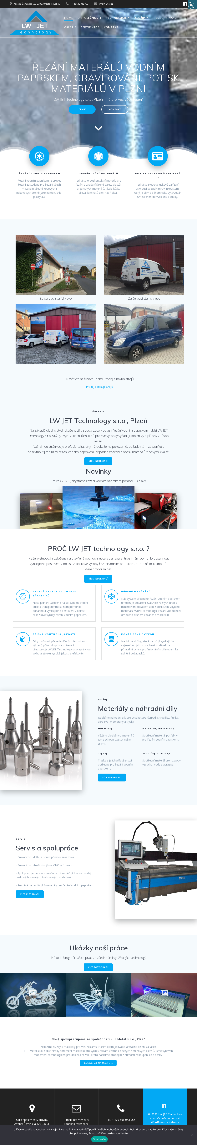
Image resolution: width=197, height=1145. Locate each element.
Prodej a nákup (166, 18)
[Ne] (192, 1135)
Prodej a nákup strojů (99, 387)
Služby (140, 18)
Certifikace (90, 27)
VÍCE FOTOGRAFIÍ (98, 967)
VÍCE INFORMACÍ (98, 461)
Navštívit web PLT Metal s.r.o (98, 1063)
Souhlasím (99, 1139)
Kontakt (111, 27)
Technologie (116, 18)
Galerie (70, 27)
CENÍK (82, 109)
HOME (68, 18)
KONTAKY (115, 109)
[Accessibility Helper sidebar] (192, 4)
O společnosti (89, 18)
